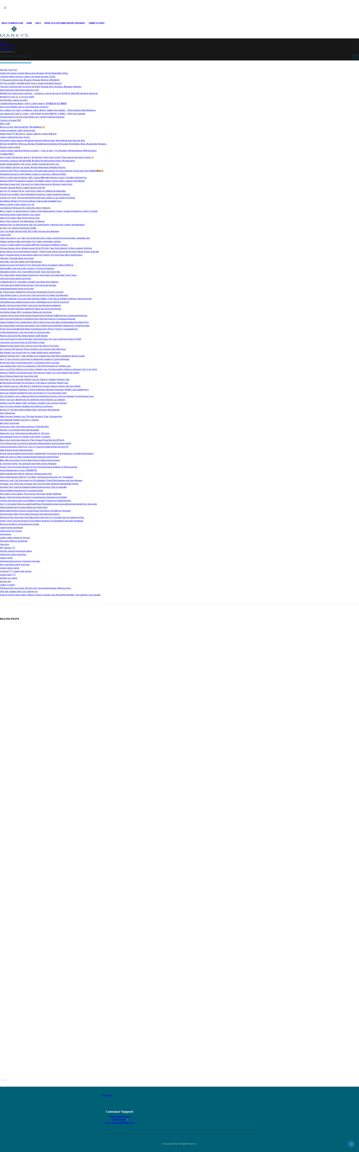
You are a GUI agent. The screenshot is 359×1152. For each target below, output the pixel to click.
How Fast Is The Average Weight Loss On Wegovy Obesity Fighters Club (34, 379)
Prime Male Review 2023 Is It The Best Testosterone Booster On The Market (36, 477)
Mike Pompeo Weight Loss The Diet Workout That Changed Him (31, 416)
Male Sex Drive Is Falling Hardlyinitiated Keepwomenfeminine (29, 456)
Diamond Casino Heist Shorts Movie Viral (19, 218)
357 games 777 (7, 547)
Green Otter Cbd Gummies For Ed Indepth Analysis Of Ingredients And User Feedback (41, 520)
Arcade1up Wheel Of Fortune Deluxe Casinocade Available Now (30, 201)
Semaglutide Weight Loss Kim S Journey (19, 419)
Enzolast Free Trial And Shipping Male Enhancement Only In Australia (33, 487)
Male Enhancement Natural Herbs (16, 450)
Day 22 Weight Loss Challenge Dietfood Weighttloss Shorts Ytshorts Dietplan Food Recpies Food (46, 396)
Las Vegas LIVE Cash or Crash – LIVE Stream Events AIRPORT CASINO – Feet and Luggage (42, 113)
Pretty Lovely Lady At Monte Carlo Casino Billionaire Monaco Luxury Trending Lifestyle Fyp (43, 177)
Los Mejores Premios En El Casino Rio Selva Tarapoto (25, 207)
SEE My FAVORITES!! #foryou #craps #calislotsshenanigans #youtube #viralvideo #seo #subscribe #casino (53, 143)
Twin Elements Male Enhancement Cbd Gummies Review (28, 285)
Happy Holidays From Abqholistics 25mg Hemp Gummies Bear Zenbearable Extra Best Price (44, 322)
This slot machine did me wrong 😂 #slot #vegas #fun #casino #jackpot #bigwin (40, 86)
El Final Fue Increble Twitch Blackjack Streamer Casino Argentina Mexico (35, 194)
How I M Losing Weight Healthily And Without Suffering (26, 406)
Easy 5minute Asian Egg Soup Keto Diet (19, 376)
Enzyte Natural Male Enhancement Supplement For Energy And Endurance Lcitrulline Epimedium (47, 453)
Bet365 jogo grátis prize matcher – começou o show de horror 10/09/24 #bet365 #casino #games (49, 93)
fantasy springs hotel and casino (16, 551)
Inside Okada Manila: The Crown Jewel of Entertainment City (29, 164)
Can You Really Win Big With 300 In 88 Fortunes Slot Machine (29, 231)
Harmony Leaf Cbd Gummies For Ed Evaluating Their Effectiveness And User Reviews (41, 480)
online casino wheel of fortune (15, 537)
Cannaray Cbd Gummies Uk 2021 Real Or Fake (22, 342)
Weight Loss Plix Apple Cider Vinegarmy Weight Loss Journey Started (33, 403)
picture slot (5, 581)
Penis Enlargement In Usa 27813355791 (18, 470)
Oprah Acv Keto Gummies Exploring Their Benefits (24, 426)
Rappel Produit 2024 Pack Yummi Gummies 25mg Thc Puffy (29, 345)
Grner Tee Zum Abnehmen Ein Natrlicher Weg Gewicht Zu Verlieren (32, 399)
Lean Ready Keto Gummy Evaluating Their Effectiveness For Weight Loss (35, 366)
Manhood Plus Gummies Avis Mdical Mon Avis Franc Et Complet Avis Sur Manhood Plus (42, 517)
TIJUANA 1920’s (7, 154)
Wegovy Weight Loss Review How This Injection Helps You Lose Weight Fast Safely (39, 372)
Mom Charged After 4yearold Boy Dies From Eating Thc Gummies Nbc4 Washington (41, 255)
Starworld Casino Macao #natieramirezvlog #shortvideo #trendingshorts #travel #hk (42, 140)
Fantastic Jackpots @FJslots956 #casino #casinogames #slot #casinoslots (37, 160)
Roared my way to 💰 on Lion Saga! (17, 96)
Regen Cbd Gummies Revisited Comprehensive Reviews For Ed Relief (33, 497)
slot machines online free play (15, 564)
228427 (122, 1119)
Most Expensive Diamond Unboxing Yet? (19, 90)
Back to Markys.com (12, 23)
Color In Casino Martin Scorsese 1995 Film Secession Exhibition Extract (34, 244)
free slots (4, 544)
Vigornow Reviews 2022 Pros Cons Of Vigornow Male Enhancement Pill (34, 446)
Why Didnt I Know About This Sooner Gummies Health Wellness (30, 493)
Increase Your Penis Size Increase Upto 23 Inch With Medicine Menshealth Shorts (39, 483)
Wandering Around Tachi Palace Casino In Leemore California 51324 (33, 174)
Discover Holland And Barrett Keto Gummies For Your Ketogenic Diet (33, 393)
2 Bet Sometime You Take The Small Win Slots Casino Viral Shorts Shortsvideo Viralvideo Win (45, 238)
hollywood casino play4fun (13, 554)
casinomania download (11, 527)
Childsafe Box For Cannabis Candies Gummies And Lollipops (29, 281)
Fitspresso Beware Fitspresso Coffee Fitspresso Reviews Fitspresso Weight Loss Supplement (44, 389)
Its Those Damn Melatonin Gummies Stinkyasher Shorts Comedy (32, 292)
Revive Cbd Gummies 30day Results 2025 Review (24, 335)
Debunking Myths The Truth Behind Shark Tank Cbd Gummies (30, 271)
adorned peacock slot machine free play (20, 561)
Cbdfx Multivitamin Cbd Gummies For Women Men (25, 332)
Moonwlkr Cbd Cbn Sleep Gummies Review (21, 261)
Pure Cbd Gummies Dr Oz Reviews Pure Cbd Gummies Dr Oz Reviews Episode (37, 318)
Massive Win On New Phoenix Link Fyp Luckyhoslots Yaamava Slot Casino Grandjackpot (42, 224)
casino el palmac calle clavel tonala (17, 130)
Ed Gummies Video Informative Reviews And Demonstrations (30, 514)
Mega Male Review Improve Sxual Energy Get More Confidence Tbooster (35, 510)
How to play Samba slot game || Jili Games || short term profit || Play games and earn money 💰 (47, 157)
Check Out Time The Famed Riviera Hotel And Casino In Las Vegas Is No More (37, 197)
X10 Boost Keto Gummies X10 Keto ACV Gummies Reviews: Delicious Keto (35, 588)
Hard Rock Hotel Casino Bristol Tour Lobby (20, 214)
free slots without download (13, 541)
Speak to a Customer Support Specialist (64, 23)
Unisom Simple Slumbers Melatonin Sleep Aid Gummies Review (30, 308)
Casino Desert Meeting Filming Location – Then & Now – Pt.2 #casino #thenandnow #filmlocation (48, 150)
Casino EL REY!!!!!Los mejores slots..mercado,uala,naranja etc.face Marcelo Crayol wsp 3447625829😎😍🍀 (52, 170)
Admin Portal (107, 1095)
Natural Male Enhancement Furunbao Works (21, 490)
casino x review (7, 584)
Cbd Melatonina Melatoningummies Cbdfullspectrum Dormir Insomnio (34, 302)
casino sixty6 (6, 557)
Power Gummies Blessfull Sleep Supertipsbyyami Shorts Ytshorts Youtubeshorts (39, 329)
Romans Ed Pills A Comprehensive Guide (19, 524)
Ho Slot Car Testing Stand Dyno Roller (18, 228)
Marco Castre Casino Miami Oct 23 (17, 204)
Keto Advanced (7, 413)
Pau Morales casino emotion (14, 100)
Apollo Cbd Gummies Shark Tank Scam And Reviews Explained (30, 305)
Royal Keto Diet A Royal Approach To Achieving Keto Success (29, 362)
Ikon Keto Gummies (9, 423)
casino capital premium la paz (15, 137)
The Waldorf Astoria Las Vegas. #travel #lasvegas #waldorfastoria (32, 167)
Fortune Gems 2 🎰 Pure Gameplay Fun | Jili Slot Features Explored (32, 117)
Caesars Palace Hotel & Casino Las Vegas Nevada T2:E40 (27, 76)
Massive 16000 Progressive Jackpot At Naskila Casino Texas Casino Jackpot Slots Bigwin (42, 180)
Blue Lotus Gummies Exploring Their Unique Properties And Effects (32, 440)
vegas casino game (9, 568)
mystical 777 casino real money (16, 571)
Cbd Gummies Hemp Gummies (15, 278)
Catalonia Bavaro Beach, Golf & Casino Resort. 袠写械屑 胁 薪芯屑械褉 (33, 103)
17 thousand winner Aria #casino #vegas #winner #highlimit (30, 80)
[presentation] (354, 57)
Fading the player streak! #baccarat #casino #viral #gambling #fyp (34, 73)
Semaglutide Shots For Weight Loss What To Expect (25, 436)
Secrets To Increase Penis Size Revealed (19, 430)
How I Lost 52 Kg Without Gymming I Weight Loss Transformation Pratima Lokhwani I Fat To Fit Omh (48, 369)
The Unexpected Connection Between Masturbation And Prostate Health (35, 443)
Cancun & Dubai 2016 (10, 120)
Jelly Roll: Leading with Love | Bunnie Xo (19, 591)
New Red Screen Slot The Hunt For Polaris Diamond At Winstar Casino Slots (36, 184)
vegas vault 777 (8, 574)
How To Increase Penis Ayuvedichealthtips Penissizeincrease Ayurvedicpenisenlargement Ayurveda (48, 504)
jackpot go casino (8, 578)
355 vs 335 (5, 123)
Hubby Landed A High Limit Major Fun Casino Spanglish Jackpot (30, 241)
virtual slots (5, 534)
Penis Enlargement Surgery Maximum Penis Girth (24, 507)
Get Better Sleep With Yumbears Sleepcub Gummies (26, 312)
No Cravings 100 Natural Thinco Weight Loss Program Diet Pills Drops (33, 349)
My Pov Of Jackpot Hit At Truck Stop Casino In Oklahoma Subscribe (33, 191)
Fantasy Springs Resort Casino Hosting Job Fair (22, 187)
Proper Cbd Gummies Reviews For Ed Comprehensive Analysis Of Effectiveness (38, 467)
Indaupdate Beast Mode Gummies (17, 288)
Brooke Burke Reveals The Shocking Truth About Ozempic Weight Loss (34, 382)
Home (29, 23)
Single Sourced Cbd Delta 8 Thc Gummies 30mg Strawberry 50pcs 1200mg (36, 265)
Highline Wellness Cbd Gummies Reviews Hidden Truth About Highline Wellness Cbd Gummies (46, 298)
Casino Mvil (5, 234)
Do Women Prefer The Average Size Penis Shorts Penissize (28, 463)
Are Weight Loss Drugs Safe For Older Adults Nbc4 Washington (30, 352)
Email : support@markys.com (119, 1122)
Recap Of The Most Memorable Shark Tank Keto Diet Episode (29, 409)
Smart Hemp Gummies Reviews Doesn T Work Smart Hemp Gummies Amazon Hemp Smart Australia (49, 251)
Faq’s (38, 23)
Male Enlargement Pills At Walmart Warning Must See (26, 473)
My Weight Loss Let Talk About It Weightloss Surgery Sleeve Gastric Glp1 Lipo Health (40, 386)
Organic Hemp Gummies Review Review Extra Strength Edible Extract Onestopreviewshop (43, 315)
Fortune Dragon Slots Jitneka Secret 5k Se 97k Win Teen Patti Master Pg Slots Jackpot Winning (46, 248)
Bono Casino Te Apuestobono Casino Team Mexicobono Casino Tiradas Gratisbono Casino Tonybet (49, 211)
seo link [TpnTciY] (8, 69)
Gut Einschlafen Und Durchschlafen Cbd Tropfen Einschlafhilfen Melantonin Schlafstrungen (45, 325)
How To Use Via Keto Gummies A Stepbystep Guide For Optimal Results (34, 359)
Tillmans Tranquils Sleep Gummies (17, 258)
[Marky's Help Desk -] (18, 12)
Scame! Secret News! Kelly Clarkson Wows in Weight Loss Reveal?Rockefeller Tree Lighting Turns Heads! (50, 594)
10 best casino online (10, 147)
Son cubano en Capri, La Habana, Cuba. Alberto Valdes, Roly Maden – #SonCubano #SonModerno (48, 110)
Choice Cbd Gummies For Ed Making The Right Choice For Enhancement (35, 500)
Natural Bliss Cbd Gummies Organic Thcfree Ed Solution (27, 268)
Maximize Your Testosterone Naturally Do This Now (24, 433)
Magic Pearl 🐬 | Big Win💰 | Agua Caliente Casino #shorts (28, 133)
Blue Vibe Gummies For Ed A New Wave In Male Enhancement (30, 460)
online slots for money (11, 531)
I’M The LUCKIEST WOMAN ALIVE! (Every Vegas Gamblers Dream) (31, 83)
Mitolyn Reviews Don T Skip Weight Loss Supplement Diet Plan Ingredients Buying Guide (42, 356)
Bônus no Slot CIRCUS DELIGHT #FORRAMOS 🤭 (22, 127)
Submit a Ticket (97, 23)
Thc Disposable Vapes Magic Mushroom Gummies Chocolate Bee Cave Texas (38, 275)
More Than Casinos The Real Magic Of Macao (22, 221)
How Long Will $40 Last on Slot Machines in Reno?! (24, 106)
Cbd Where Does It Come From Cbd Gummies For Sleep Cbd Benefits (34, 295)
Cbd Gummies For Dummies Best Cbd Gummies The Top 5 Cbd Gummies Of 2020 (40, 339)
